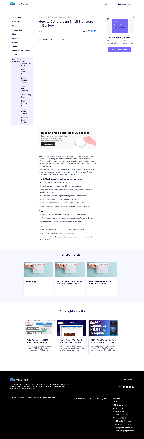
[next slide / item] (118, 336)
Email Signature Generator (122, 427)
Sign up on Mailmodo (119, 49)
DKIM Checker (118, 408)
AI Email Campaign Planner (123, 431)
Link (62, 40)
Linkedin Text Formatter (122, 424)
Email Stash (42, 17)
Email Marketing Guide (99, 398)
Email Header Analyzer (121, 421)
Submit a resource (127, 379)
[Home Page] (19, 4)
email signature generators (57, 17)
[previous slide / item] (26, 336)
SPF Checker (117, 402)
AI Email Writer (118, 411)
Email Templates (79, 398)
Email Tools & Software (16, 60)
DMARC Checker (119, 418)
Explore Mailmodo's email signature (48, 144)
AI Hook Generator (120, 415)
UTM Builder (117, 398)
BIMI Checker (118, 405)
